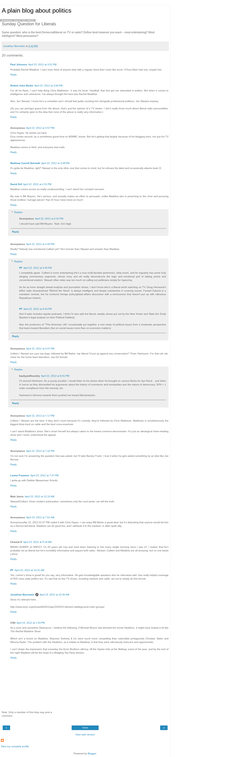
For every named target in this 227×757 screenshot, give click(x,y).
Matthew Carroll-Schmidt (25, 163)
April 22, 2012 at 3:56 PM (48, 85)
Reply (13, 74)
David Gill (16, 184)
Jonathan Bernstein (22, 594)
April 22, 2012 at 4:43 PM (40, 244)
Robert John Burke (21, 85)
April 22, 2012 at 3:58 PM (55, 163)
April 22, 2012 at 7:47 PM (44, 475)
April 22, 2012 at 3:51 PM (42, 64)
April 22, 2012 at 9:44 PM (37, 308)
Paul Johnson (18, 64)
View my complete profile (15, 746)
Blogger (92, 753)
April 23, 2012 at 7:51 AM (40, 517)
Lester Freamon (19, 475)
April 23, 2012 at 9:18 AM (37, 542)
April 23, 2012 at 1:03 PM (30, 622)
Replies (18, 212)
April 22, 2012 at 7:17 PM (40, 415)
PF (20, 267)
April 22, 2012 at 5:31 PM (49, 218)
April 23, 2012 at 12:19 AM (39, 496)
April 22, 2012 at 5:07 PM (40, 348)
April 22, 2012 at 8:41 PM (55, 375)
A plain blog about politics (36, 10)
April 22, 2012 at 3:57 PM (40, 127)
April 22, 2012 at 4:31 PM (37, 184)
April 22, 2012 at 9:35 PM (37, 267)
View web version (85, 734)
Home (85, 728)
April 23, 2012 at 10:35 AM (54, 594)
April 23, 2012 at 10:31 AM (29, 570)
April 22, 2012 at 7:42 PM (40, 451)
